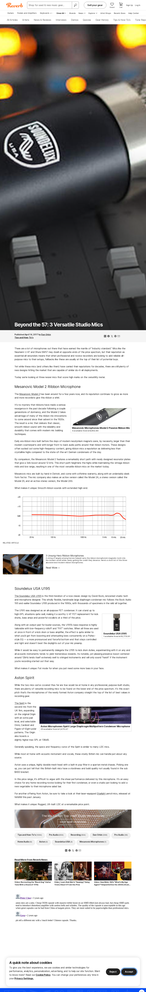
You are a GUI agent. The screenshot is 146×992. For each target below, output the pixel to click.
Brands (72, 13)
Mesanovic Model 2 (29, 394)
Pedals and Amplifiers (27, 13)
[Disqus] (73, 929)
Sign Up (129, 5)
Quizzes (87, 19)
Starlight (101, 793)
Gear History (102, 19)
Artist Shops (105, 13)
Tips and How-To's (24, 337)
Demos (74, 19)
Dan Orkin (46, 334)
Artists (25, 19)
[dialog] (73, 971)
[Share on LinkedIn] (105, 336)
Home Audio (25, 841)
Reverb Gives (119, 13)
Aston (43, 841)
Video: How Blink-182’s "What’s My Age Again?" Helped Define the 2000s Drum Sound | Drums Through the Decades (111, 883)
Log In (137, 5)
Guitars (10, 13)
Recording (78, 835)
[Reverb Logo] (14, 5)
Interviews (61, 19)
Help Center (133, 13)
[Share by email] (118, 336)
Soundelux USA (64, 841)
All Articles (12, 19)
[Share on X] (112, 336)
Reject (113, 971)
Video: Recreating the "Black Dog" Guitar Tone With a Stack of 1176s (33, 883)
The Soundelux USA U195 (28, 596)
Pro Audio (56, 835)
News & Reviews (42, 19)
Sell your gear (95, 5)
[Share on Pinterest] (115, 336)
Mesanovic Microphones (93, 841)
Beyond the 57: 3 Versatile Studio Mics (59, 324)
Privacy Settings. (24, 978)
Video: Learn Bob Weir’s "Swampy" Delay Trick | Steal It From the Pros (72, 883)
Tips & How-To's (121, 19)
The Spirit (19, 703)
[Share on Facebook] (108, 336)
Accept (129, 971)
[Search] (75, 5)
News (81, 13)
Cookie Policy (43, 974)
